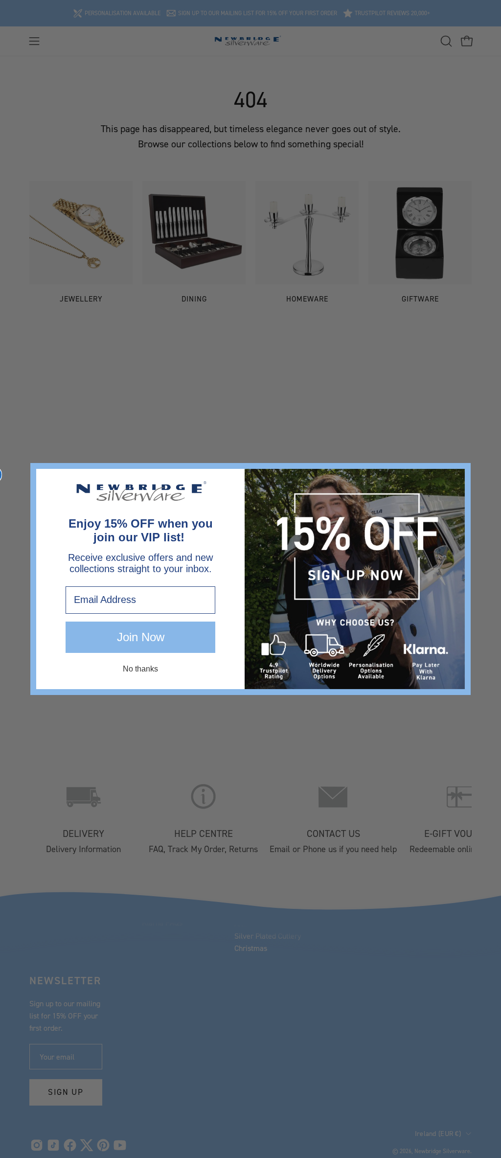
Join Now (140, 637)
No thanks (140, 669)
